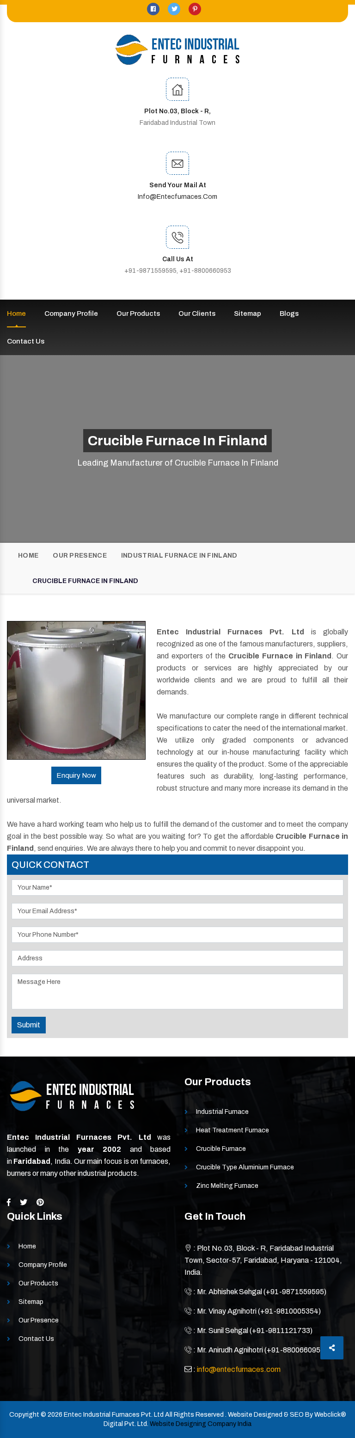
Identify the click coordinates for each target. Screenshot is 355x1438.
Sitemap (247, 313)
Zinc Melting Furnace (227, 1185)
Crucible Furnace (221, 1148)
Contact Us (25, 341)
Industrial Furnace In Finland (179, 555)
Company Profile (71, 313)
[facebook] (154, 9)
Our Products (138, 313)
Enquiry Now (76, 775)
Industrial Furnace (222, 1111)
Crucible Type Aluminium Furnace (245, 1167)
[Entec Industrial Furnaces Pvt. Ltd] (177, 49)
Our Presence (80, 555)
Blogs (289, 313)
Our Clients (196, 313)
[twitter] (175, 9)
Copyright (24, 1414)
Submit (28, 1025)
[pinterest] (195, 9)
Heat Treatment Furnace (232, 1130)
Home (16, 313)
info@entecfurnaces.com (177, 196)
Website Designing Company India (200, 1423)
